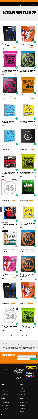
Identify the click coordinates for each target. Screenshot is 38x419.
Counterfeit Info (22, 411)
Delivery (21, 387)
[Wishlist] (32, 4)
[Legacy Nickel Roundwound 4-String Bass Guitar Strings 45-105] (9, 33)
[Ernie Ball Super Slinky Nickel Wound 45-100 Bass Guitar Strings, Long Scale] (9, 59)
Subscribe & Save (22, 394)
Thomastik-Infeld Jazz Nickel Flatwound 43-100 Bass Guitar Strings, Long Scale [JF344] (9, 224)
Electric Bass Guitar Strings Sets (8, 9)
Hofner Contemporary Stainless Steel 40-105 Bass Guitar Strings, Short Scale (9, 250)
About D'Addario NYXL (23, 405)
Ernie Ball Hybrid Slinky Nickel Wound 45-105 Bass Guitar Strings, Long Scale (28, 96)
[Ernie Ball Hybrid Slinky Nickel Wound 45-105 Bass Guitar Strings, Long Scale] (28, 84)
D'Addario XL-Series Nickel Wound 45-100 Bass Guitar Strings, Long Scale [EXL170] (9, 96)
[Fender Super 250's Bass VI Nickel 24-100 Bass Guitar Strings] (9, 315)
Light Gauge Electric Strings (5, 409)
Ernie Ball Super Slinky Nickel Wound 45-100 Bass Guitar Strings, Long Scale (9, 71)
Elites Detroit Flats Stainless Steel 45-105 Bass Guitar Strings (9, 147)
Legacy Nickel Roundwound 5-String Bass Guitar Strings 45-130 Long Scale (9, 302)
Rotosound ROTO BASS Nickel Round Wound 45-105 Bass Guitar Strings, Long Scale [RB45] (9, 275)
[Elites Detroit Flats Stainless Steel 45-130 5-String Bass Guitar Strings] (9, 110)
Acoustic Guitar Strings (5, 405)
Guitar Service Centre (4, 394)
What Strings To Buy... (23, 409)
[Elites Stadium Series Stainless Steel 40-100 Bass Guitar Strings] (28, 212)
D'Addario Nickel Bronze (5, 402)
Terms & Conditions (4, 391)
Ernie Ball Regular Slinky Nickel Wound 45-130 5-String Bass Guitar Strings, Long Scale (28, 327)
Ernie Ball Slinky (3, 401)
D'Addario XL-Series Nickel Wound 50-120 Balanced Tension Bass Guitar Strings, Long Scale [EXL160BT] (28, 275)
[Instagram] (18, 378)
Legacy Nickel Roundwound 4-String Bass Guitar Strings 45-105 (9, 45)
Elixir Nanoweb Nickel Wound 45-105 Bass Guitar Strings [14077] (27, 199)
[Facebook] (14, 378)
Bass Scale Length (22, 408)
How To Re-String (22, 401)
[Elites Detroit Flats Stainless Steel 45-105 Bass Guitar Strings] (9, 135)
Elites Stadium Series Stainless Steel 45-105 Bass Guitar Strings (27, 122)
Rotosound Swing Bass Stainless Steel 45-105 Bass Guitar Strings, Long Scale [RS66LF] (28, 302)
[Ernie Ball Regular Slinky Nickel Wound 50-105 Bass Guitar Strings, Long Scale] (28, 161)
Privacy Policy (3, 390)
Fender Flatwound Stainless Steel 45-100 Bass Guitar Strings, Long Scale (9, 199)
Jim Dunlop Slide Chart (23, 402)
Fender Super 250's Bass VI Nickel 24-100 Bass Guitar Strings (9, 327)
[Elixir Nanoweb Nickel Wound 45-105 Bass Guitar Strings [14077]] (28, 187)
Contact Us (3, 388)
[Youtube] (20, 378)
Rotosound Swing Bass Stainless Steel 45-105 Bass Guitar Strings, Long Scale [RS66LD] (28, 45)
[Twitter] (16, 378)
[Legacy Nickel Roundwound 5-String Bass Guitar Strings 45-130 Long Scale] (9, 290)
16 (22, 335)
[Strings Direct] (19, 4)
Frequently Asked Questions (5, 393)
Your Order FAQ (22, 390)
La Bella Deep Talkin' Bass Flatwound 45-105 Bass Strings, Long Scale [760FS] (9, 173)
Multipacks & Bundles (4, 408)
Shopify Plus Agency (30, 417)
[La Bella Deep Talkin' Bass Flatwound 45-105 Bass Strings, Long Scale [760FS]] (9, 161)
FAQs (2, 417)
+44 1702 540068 (18, 379)
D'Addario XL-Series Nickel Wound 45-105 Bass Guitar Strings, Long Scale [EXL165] (28, 71)
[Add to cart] (16, 42)
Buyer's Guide (22, 393)
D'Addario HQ (22, 412)
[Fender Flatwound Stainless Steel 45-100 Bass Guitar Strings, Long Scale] (9, 187)
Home (2, 9)
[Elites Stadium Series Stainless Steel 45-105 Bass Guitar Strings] (28, 110)
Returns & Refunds (23, 388)
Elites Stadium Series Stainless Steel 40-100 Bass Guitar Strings (27, 224)
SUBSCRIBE (33, 359)
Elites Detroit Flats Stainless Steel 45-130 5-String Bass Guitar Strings (9, 122)
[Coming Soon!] (16, 246)
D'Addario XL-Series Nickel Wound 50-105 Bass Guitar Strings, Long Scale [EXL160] (28, 250)
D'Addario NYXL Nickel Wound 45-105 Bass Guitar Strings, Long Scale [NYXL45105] (27, 147)
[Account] (34, 4)
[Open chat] (1, 415)
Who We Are (3, 387)
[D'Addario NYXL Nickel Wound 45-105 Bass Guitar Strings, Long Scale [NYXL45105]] (28, 135)
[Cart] (36, 4)
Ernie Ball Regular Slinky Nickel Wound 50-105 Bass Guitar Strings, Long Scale (28, 173)
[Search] (30, 4)
